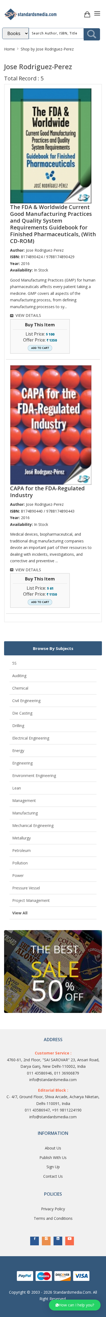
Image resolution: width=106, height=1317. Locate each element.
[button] (75, 1305)
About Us (53, 1148)
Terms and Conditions (53, 1218)
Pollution (20, 863)
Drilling (18, 725)
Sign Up (53, 1166)
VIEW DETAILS (28, 315)
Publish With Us (53, 1157)
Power (18, 875)
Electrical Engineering (30, 738)
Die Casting (22, 713)
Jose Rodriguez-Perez (45, 250)
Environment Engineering (34, 775)
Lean (16, 788)
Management (24, 800)
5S (14, 663)
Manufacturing (25, 813)
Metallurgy (21, 838)
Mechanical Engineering (33, 825)
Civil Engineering (26, 700)
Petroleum (21, 850)
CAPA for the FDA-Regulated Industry (47, 491)
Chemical (20, 688)
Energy (18, 750)
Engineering (22, 763)
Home (9, 49)
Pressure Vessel (26, 887)
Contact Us (53, 1176)
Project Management (31, 900)
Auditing (19, 675)
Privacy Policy (53, 1208)
